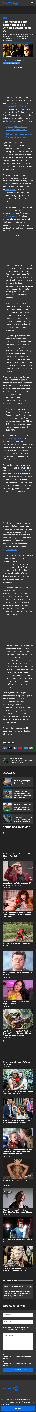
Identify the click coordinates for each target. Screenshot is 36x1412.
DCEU (5, 154)
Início (5, 18)
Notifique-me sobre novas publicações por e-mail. (17, 1364)
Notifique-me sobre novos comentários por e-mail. (17, 1357)
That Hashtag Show (15, 471)
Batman (9, 121)
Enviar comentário (18, 1370)
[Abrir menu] (27, 3)
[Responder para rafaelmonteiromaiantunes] (30, 1287)
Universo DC (11, 550)
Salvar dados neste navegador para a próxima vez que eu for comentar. (17, 1328)
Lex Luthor (14, 103)
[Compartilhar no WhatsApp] (31, 748)
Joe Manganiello (14, 438)
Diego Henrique (16, 759)
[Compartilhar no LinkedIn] (15, 748)
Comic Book (10, 190)
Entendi (18, 1408)
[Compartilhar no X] (10, 748)
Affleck (20, 593)
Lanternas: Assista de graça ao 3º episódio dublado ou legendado (22, 782)
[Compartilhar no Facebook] (5, 748)
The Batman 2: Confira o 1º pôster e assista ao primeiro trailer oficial (23, 819)
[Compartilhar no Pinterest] (20, 748)
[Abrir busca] (32, 3)
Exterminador (11, 216)
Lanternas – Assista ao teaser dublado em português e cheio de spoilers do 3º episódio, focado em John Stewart (22, 808)
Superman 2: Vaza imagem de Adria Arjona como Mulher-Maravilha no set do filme (22, 794)
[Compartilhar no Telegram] (26, 748)
